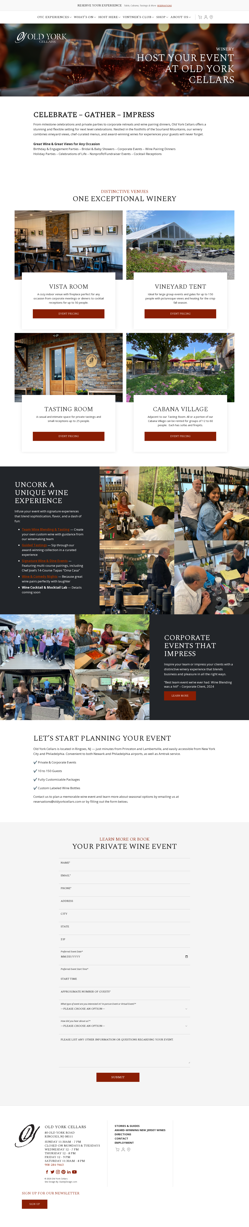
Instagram (58, 1172)
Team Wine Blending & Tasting (45, 529)
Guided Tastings (34, 545)
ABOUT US (178, 18)
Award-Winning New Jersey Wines (140, 1130)
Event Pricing (69, 314)
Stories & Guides (127, 1126)
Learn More (180, 696)
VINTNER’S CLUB (135, 18)
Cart (200, 17)
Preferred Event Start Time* (74, 968)
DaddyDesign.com (68, 1181)
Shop (160, 18)
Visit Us (211, 17)
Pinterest (63, 1172)
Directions (123, 1134)
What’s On (82, 18)
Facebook (47, 1172)
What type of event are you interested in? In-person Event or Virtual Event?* (98, 1003)
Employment (124, 1142)
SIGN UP (34, 1204)
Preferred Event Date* (72, 951)
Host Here (107, 18)
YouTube (74, 1172)
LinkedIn (69, 1172)
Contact (121, 1138)
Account (206, 17)
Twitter (52, 1172)
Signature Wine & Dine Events (45, 561)
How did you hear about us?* (75, 1020)
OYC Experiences (52, 18)
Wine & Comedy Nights (39, 576)
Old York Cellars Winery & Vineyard (41, 37)
